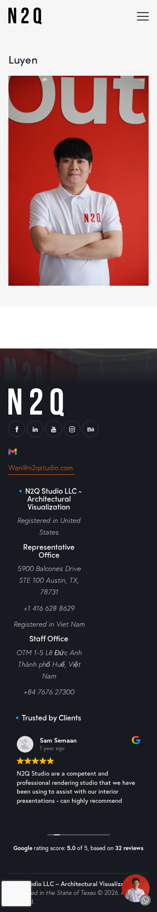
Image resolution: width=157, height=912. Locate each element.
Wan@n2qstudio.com (41, 467)
